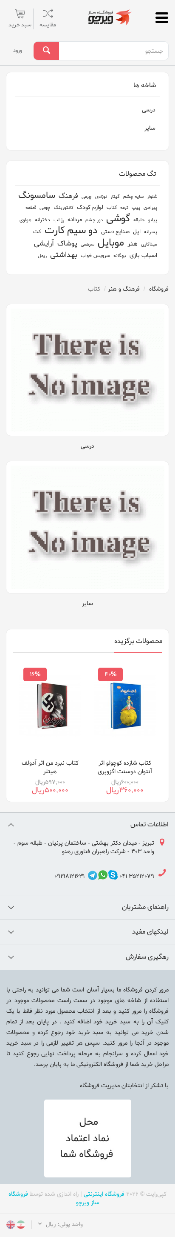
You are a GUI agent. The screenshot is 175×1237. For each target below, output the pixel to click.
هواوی (25, 220)
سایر (149, 128)
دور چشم (94, 220)
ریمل (42, 255)
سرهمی (87, 244)
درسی (148, 110)
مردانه (75, 219)
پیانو (152, 220)
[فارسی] (20, 1225)
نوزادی (101, 196)
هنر (132, 244)
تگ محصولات (137, 174)
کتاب (112, 207)
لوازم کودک (90, 207)
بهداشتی (63, 255)
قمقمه (30, 207)
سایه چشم (133, 196)
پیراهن (150, 207)
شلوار (152, 196)
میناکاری (149, 244)
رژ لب (59, 220)
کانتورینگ (63, 207)
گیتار (115, 196)
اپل (137, 232)
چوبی (45, 207)
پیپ (136, 207)
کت (37, 232)
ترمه (124, 207)
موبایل (111, 243)
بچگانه (119, 255)
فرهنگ (68, 196)
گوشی (118, 218)
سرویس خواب (95, 256)
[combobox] (113, 51)
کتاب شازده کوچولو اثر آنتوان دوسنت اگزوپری (125, 767)
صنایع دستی (115, 232)
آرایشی (44, 243)
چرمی (87, 196)
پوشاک (67, 243)
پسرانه (150, 232)
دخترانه (42, 220)
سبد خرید (19, 25)
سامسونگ (36, 195)
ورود (17, 50)
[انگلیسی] (10, 1225)
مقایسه (48, 25)
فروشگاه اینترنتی (104, 1194)
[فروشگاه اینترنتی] (109, 17)
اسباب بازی (143, 255)
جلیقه (139, 220)
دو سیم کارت (71, 230)
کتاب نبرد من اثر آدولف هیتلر (50, 767)
